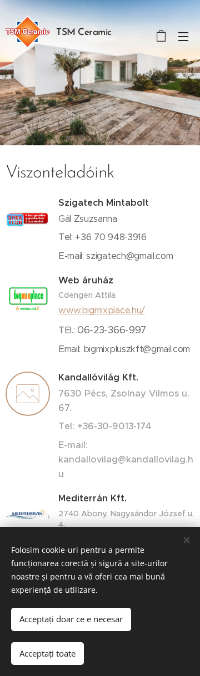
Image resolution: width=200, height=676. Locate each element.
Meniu (183, 36)
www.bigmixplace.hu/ (101, 310)
